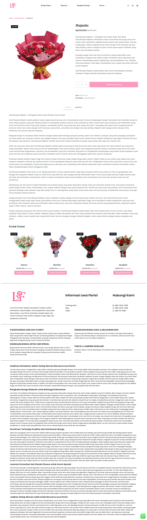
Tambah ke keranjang (114, 84)
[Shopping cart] (137, 5)
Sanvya (24, 265)
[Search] (128, 5)
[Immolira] (90, 246)
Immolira (90, 265)
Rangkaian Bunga (83, 5)
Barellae (57, 265)
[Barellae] (57, 246)
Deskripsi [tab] (68, 107)
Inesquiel (123, 265)
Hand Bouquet (89, 98)
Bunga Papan (46, 5)
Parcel (101, 5)
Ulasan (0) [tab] (78, 107)
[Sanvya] (24, 246)
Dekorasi (64, 5)
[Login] (133, 5)
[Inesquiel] (123, 246)
